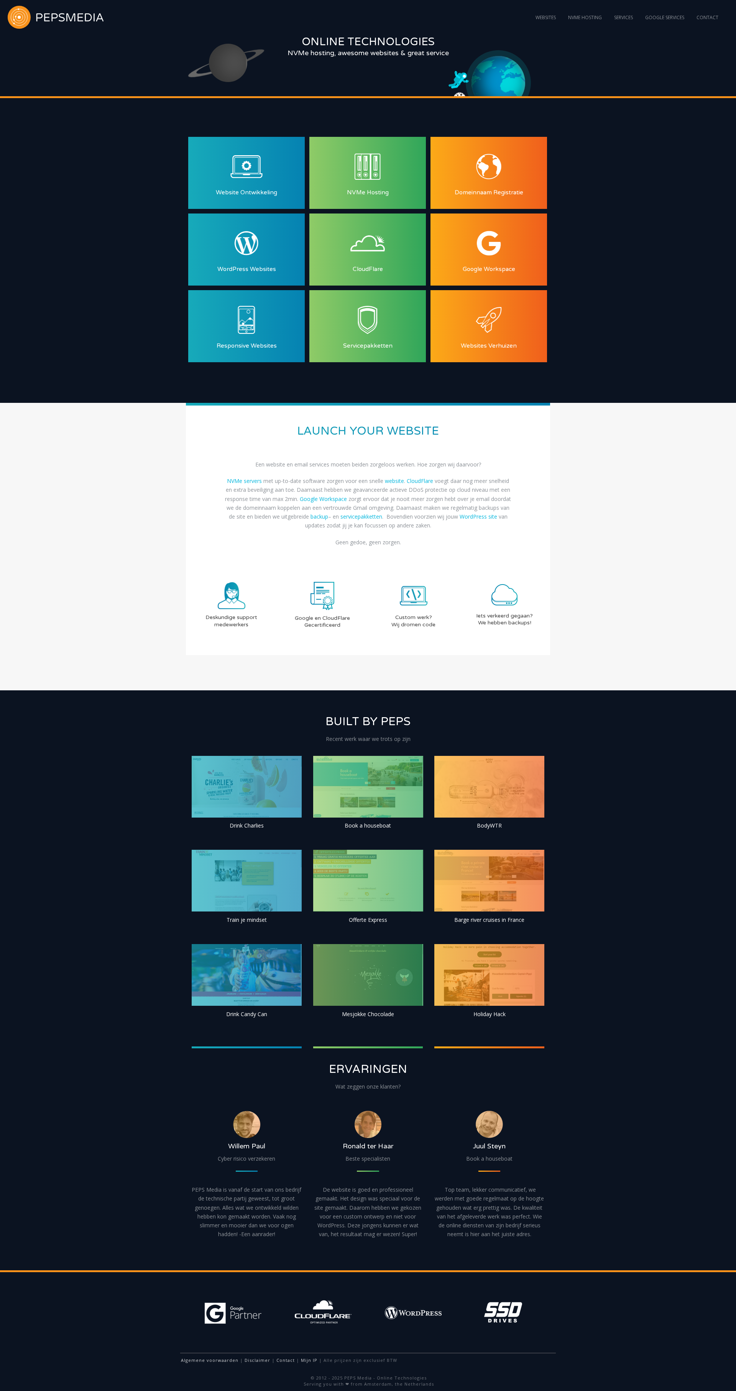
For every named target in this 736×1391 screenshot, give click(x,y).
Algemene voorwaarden (209, 1360)
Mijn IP (309, 1360)
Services (623, 17)
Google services (664, 17)
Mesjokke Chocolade (368, 1014)
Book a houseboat (368, 825)
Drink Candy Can (246, 1014)
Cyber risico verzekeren (246, 1158)
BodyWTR (489, 825)
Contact (707, 17)
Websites (546, 17)
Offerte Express (368, 919)
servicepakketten (361, 516)
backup (319, 516)
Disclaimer (257, 1360)
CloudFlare (420, 480)
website (394, 480)
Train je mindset (247, 919)
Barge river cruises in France (489, 919)
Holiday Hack (489, 1014)
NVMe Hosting (585, 17)
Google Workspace (323, 499)
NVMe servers (244, 480)
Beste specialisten (367, 1158)
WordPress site (478, 516)
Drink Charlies (247, 825)
